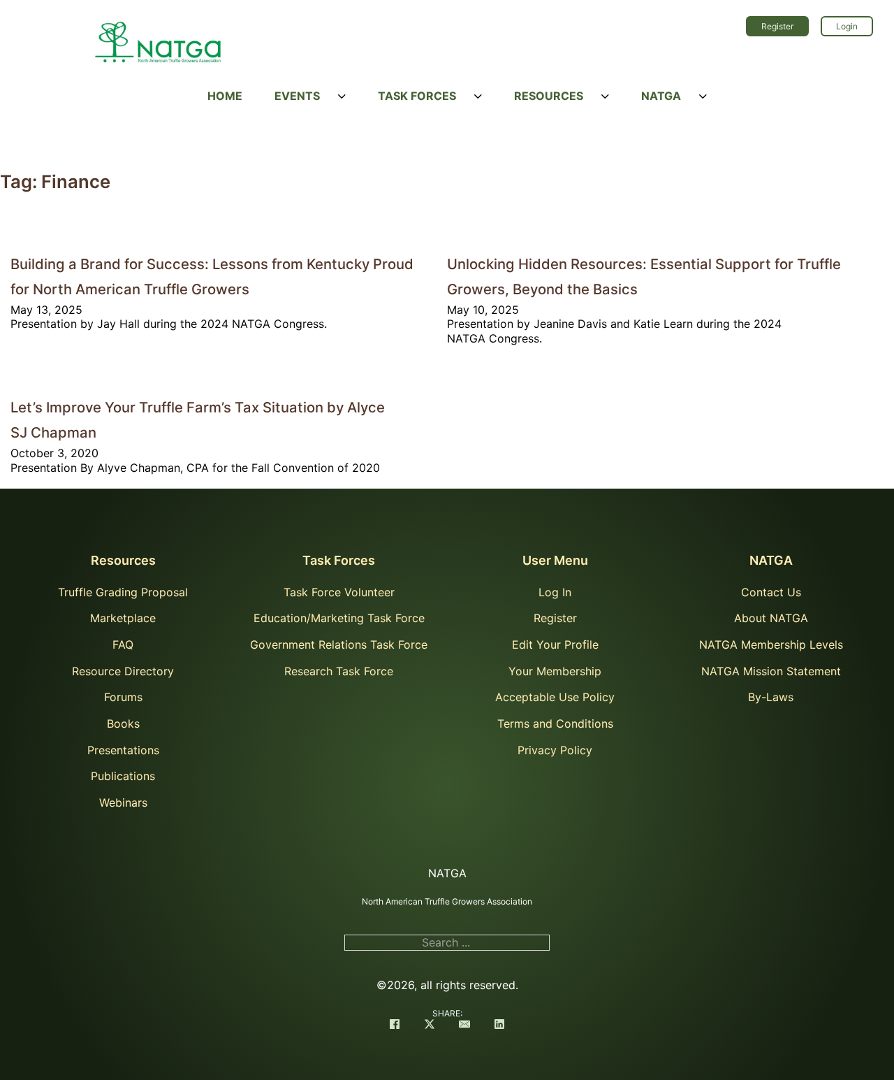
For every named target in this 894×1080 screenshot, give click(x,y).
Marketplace (123, 618)
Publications (123, 776)
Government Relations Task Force (338, 644)
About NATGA (771, 618)
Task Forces (417, 96)
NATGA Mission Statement (771, 671)
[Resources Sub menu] (605, 96)
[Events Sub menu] (341, 96)
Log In (554, 592)
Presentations (123, 750)
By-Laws (770, 697)
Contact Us (771, 592)
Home (224, 96)
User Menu (555, 560)
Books (123, 723)
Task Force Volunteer (339, 592)
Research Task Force (338, 671)
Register (777, 26)
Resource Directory (123, 671)
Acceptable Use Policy (555, 697)
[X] (429, 1025)
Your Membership (554, 671)
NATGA (661, 96)
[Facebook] (394, 1025)
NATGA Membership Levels (771, 644)
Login (847, 26)
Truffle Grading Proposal (123, 592)
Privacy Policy (555, 750)
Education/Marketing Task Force (339, 618)
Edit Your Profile (555, 644)
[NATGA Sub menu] (703, 96)
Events (297, 96)
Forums (123, 697)
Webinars (123, 802)
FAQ (122, 644)
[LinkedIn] (499, 1025)
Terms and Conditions (555, 723)
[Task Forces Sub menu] (478, 96)
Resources (548, 96)
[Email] (464, 1025)
